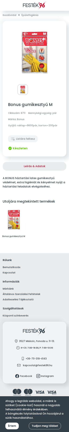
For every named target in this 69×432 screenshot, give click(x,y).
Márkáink (8, 288)
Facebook (26, 376)
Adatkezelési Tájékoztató (18, 299)
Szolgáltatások (13, 308)
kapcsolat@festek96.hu (37, 365)
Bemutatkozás (11, 267)
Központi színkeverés (15, 315)
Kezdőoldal (9, 15)
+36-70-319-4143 (36, 358)
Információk (11, 282)
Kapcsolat (9, 272)
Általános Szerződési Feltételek (21, 294)
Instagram (47, 376)
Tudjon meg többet (45, 426)
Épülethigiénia (29, 15)
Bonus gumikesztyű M (13, 236)
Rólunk (7, 260)
